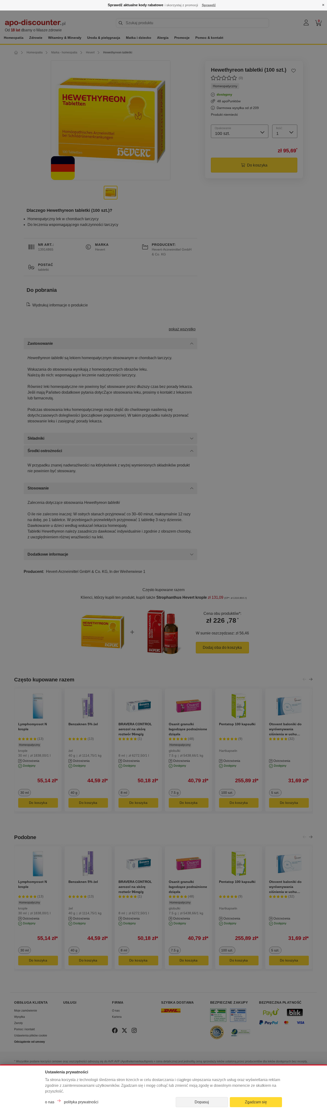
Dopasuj (202, 1102)
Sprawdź (209, 5)
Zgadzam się (256, 1102)
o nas (49, 1102)
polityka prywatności (81, 1102)
